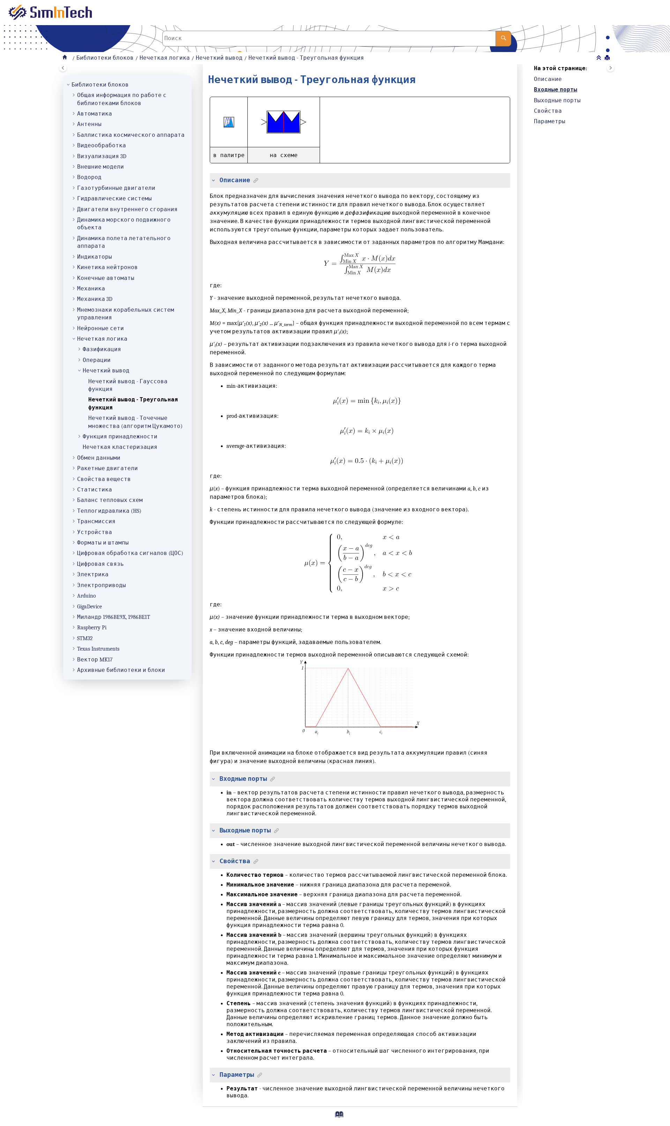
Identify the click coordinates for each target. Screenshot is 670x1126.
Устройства (94, 532)
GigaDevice (89, 606)
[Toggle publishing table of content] (63, 68)
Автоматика (94, 114)
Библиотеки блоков (105, 58)
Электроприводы (101, 585)
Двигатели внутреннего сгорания (127, 209)
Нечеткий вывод (219, 58)
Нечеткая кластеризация (120, 447)
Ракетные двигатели (107, 468)
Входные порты (555, 90)
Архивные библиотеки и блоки (121, 670)
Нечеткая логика (165, 58)
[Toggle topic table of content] (610, 68)
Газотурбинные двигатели (116, 188)
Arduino (86, 596)
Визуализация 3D (101, 156)
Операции (97, 360)
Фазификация (102, 349)
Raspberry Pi (91, 627)
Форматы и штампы (103, 543)
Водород (89, 177)
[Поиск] (503, 38)
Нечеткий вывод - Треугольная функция (306, 58)
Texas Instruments (98, 649)
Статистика (94, 490)
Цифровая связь (100, 564)
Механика (91, 289)
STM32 (85, 638)
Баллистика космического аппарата (131, 135)
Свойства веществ (104, 479)
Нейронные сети (100, 328)
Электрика (93, 574)
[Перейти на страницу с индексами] (336, 1117)
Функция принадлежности (120, 437)
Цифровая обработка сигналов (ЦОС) (130, 553)
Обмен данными (98, 458)
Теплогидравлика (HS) (109, 511)
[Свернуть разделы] (599, 58)
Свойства (548, 111)
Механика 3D (94, 299)
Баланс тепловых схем (110, 500)
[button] (69, 85)
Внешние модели (100, 167)
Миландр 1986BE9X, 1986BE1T (113, 617)
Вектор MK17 (95, 660)
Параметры (549, 121)
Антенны (89, 124)
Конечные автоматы (105, 278)
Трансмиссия (96, 521)
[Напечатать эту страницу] (608, 58)
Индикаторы (94, 257)
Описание (548, 79)
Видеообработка (101, 145)
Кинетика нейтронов (107, 267)
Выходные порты (557, 100)
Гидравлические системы (114, 198)
